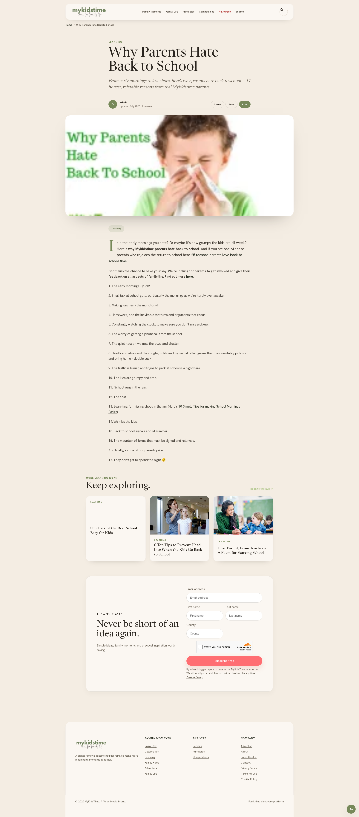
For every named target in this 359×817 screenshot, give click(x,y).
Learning (150, 757)
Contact (246, 762)
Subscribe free (224, 661)
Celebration (152, 751)
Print (244, 104)
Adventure (151, 768)
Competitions (206, 11)
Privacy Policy (194, 677)
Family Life (171, 11)
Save (231, 104)
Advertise (246, 746)
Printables (188, 11)
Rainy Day (151, 746)
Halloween (225, 11)
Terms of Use (249, 773)
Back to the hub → (261, 488)
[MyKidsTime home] (89, 12)
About (244, 751)
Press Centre (249, 757)
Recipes (197, 746)
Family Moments (151, 11)
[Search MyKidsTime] (284, 12)
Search (240, 11)
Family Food (152, 762)
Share (217, 104)
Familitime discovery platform (266, 801)
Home (68, 25)
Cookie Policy (249, 779)
